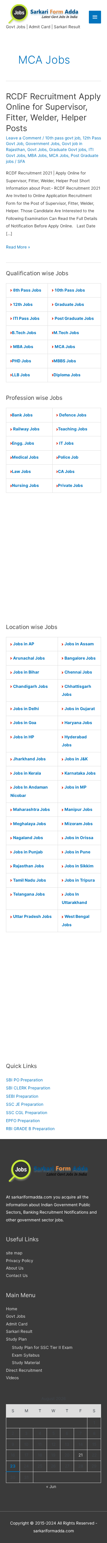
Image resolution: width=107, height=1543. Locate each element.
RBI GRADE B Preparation (30, 1128)
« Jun (51, 1486)
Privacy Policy (19, 1260)
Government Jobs (42, 143)
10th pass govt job (62, 138)
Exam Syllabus (26, 1355)
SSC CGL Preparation (26, 1112)
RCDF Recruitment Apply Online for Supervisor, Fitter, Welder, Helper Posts (53, 112)
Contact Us (17, 1275)
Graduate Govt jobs (67, 149)
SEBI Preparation (22, 1096)
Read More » (18, 247)
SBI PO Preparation (24, 1080)
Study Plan (16, 1339)
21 (80, 1455)
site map (14, 1253)
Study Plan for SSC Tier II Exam (42, 1347)
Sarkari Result (19, 1331)
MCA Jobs (58, 155)
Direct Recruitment (24, 1370)
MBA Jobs (37, 155)
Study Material (26, 1362)
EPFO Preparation (23, 1120)
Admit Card (16, 1324)
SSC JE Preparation (24, 1104)
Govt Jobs (37, 149)
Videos (12, 1377)
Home (11, 1308)
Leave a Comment (23, 138)
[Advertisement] (53, 557)
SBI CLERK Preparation (28, 1088)
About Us (14, 1268)
